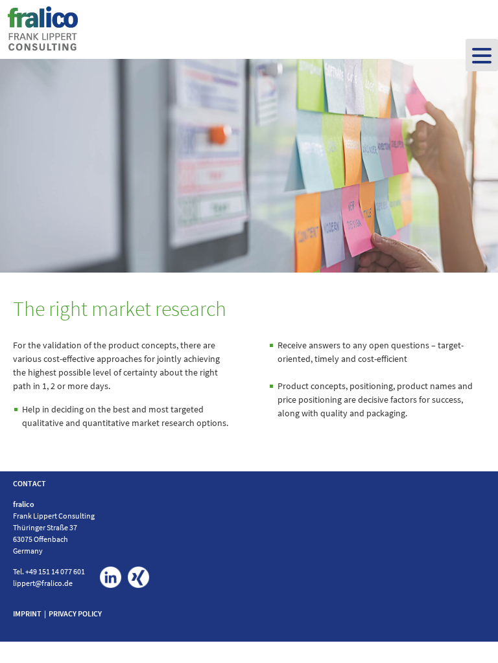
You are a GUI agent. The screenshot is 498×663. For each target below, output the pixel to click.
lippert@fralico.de (43, 583)
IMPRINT (27, 613)
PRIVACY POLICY (75, 613)
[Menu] (482, 55)
